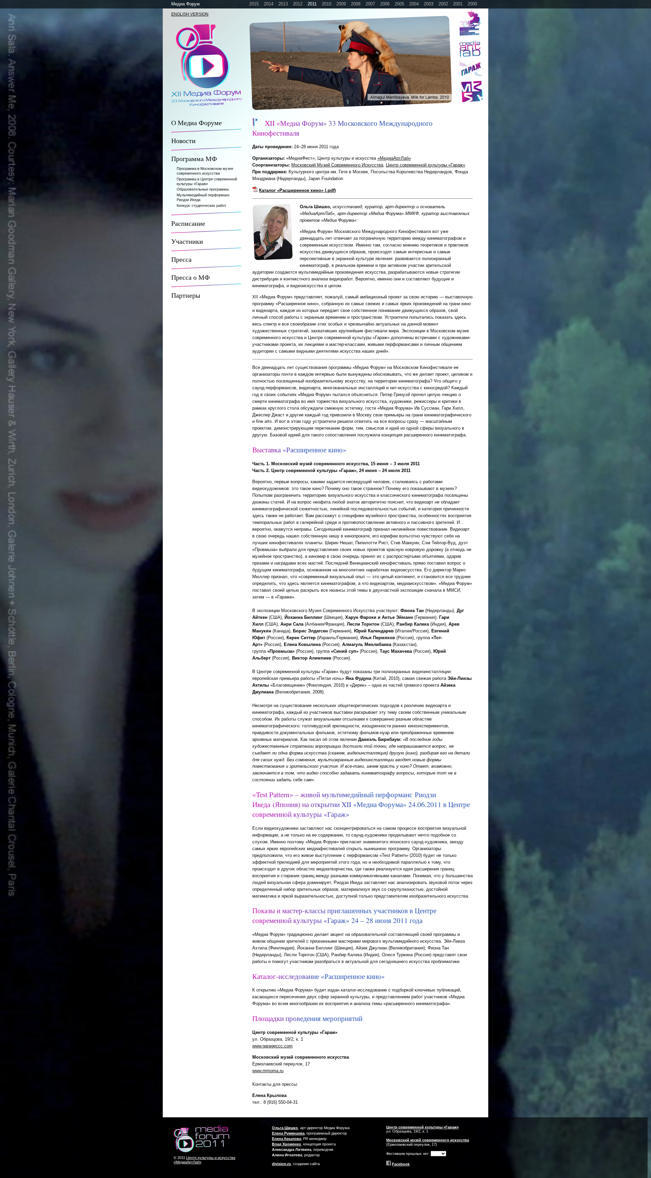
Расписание (188, 223)
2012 (297, 3)
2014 (268, 3)
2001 (457, 3)
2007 (370, 3)
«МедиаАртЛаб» (394, 158)
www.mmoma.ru (267, 1070)
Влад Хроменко (286, 1144)
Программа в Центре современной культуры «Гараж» (207, 181)
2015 (254, 3)
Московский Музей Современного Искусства (337, 165)
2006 (385, 3)
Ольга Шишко (285, 1128)
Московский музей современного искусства (427, 1140)
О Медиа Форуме (196, 122)
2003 (428, 3)
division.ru (281, 1164)
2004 (414, 3)
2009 (341, 3)
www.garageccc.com (272, 1045)
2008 (355, 3)
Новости (183, 140)
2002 (443, 3)
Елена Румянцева (288, 1133)
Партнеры (185, 295)
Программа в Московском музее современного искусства (205, 170)
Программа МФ (194, 158)
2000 (472, 3)
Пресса (181, 259)
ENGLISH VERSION (190, 14)
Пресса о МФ (190, 277)
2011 (312, 3)
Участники (187, 241)
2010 (326, 3)
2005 (399, 3)
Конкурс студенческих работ (201, 205)
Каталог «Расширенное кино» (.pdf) (297, 190)
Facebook (401, 1164)
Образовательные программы (203, 189)
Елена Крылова (286, 1139)
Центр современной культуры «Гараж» (425, 165)
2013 (283, 3)
